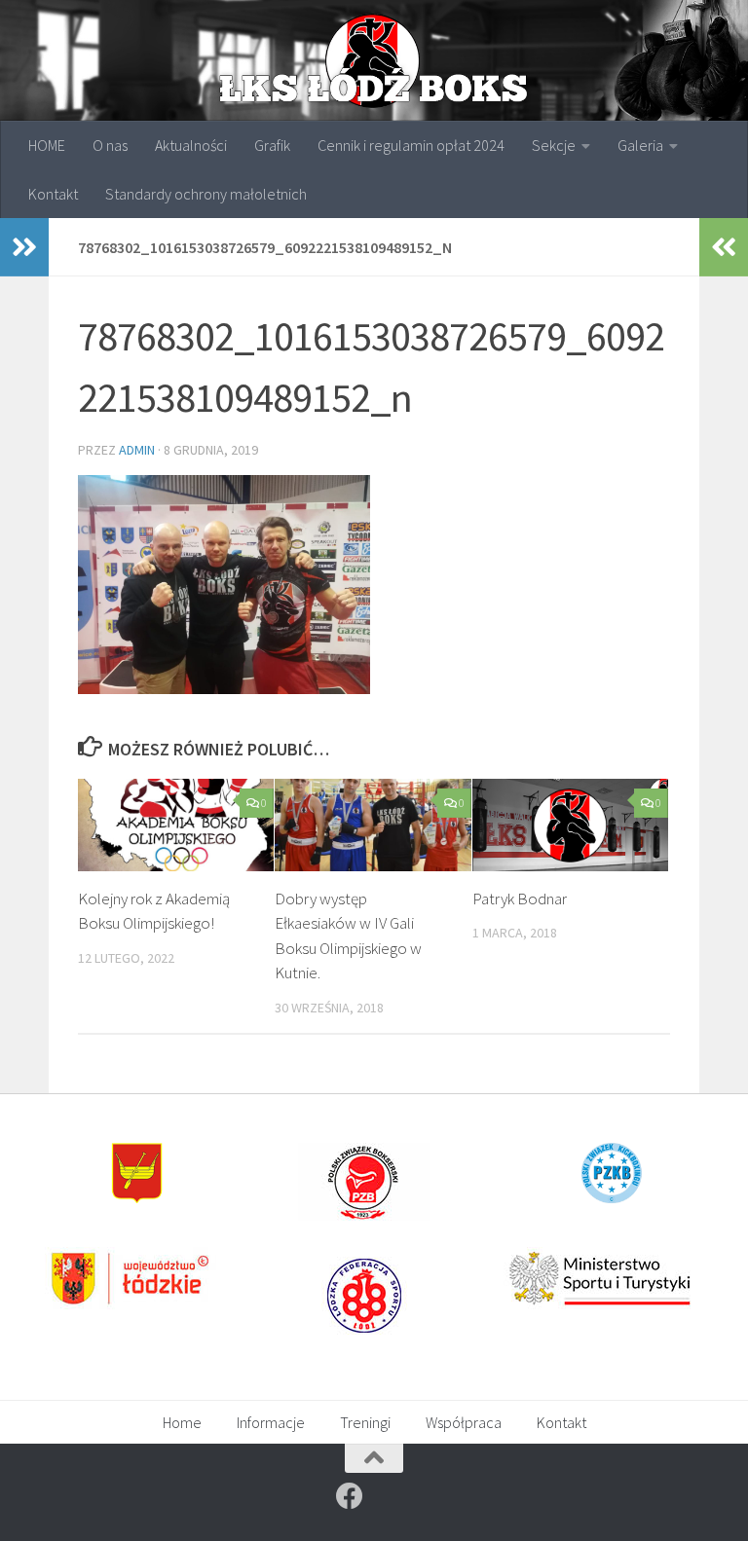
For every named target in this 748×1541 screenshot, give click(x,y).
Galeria (640, 145)
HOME (46, 145)
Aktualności (191, 145)
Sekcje (554, 145)
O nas (110, 145)
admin (137, 450)
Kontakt (53, 193)
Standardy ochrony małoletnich (206, 193)
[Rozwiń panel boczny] (24, 247)
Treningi (365, 1422)
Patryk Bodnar (519, 898)
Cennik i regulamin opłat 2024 (411, 145)
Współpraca (464, 1422)
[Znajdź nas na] (349, 1496)
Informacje (271, 1422)
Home (182, 1422)
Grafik (272, 145)
